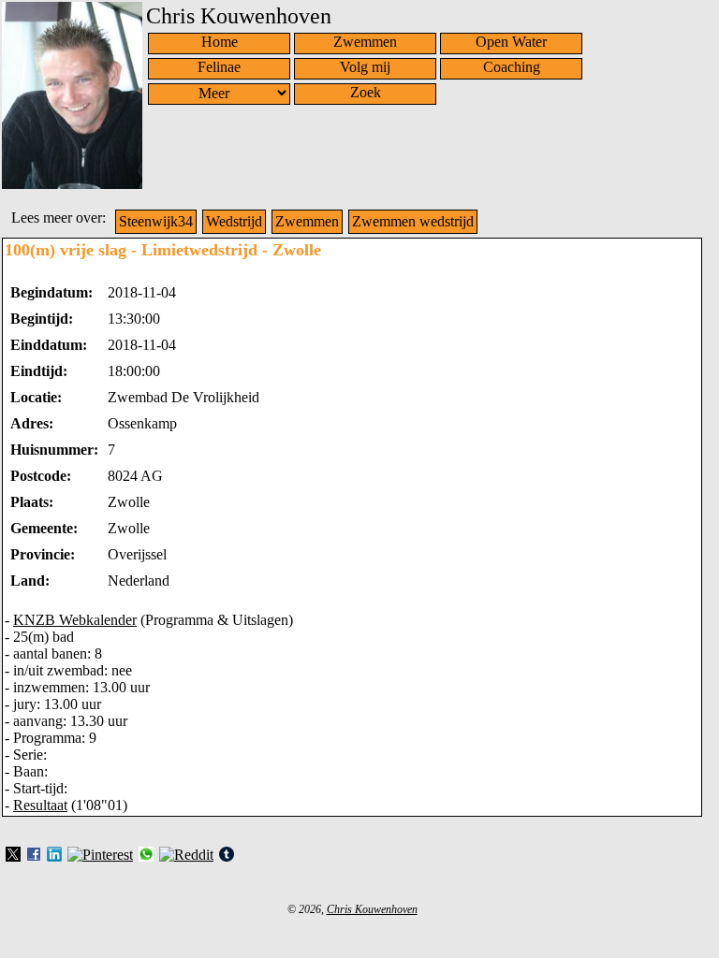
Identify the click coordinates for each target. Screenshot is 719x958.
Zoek (365, 92)
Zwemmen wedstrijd (413, 221)
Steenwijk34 (156, 221)
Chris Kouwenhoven (372, 909)
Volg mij (365, 67)
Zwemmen (365, 42)
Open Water (511, 42)
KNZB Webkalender (75, 620)
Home (219, 42)
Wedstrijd (234, 221)
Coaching (511, 67)
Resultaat (40, 805)
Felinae (219, 67)
